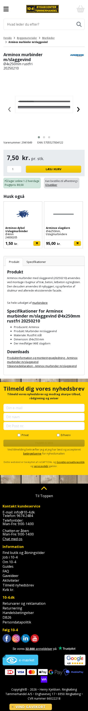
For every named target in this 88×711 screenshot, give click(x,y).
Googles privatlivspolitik (71, 462)
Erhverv (65, 435)
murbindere (40, 303)
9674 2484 (25, 515)
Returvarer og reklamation (24, 603)
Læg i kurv (53, 169)
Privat (25, 435)
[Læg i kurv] (36, 243)
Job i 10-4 (10, 557)
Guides (8, 566)
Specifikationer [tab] (36, 262)
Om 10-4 (9, 562)
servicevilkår (41, 466)
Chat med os (12, 539)
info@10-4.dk (24, 512)
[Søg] (79, 24)
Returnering (12, 608)
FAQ (6, 571)
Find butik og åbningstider (24, 552)
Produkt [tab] (14, 262)
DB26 (7, 617)
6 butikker (51, 185)
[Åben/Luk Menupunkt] (6, 9)
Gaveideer (11, 575)
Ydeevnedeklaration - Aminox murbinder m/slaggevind (42, 366)
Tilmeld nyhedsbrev (18, 585)
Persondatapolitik (17, 622)
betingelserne (32, 453)
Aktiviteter (11, 580)
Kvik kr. (8, 589)
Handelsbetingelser (18, 612)
